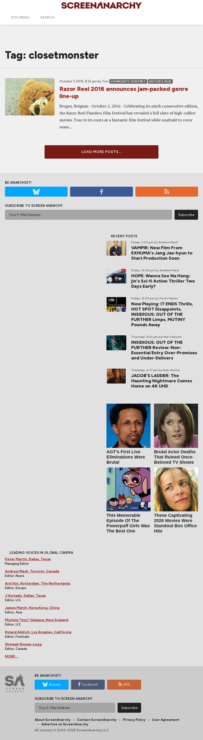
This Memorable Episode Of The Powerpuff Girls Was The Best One (128, 523)
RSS (127, 684)
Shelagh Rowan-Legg (23, 644)
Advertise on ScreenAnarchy (64, 724)
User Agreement (165, 720)
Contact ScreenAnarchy (96, 720)
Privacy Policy (134, 720)
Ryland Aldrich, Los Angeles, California (38, 632)
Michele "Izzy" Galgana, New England (36, 620)
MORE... (11, 656)
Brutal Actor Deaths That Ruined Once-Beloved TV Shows (175, 457)
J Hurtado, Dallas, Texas (25, 596)
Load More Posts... (101, 152)
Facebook (90, 684)
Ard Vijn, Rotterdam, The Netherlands (37, 583)
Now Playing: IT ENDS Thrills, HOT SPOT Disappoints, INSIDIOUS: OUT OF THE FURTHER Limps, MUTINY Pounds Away (162, 314)
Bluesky (55, 684)
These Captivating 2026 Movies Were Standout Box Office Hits (175, 523)
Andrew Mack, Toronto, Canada (32, 571)
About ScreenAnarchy (52, 720)
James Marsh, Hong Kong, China (32, 608)
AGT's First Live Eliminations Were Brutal (125, 457)
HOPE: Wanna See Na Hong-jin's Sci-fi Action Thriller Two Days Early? (163, 281)
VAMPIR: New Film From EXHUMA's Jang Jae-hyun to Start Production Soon (161, 253)
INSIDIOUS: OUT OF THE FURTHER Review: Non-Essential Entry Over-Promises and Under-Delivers (164, 350)
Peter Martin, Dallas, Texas (28, 559)
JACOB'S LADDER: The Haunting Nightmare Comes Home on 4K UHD (161, 381)
